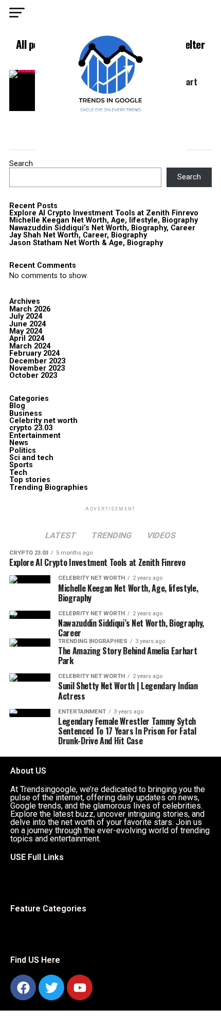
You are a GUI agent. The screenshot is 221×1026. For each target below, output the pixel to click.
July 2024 (25, 316)
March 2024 (29, 346)
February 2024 (34, 353)
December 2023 (37, 361)
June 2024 (27, 324)
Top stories (29, 479)
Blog (17, 405)
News (18, 442)
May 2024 (25, 331)
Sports (21, 465)
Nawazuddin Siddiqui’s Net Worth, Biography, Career (102, 228)
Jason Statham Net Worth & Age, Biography (86, 243)
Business (25, 413)
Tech (18, 472)
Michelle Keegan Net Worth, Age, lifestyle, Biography (103, 220)
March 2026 (29, 309)
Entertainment (35, 435)
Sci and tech (31, 457)
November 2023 (37, 368)
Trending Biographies (48, 487)
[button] (20, 883)
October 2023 (33, 375)
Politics (22, 450)
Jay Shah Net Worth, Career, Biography (78, 235)
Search (21, 163)
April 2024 (26, 338)
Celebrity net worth (43, 420)
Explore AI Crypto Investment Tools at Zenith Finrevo (103, 213)
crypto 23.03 (30, 428)
